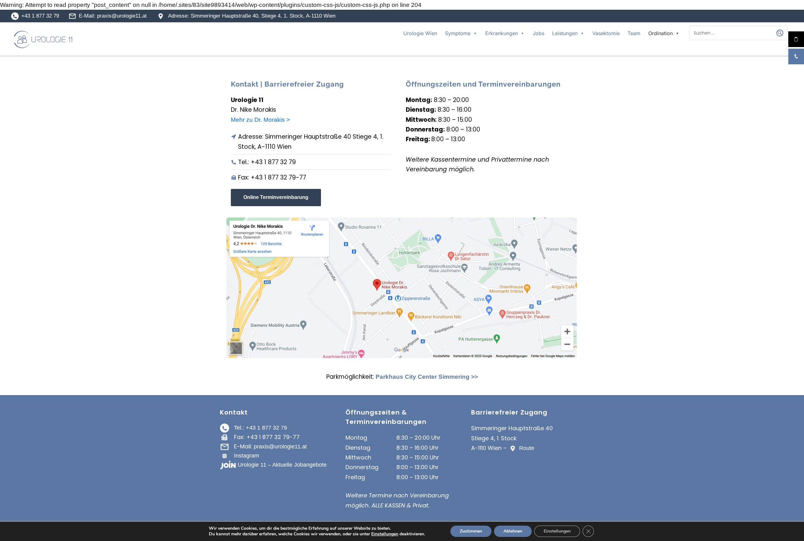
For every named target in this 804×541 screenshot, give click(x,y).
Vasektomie (606, 33)
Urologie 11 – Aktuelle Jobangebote (281, 465)
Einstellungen (384, 534)
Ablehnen (512, 531)
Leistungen (565, 33)
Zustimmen (471, 531)
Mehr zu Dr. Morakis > (260, 119)
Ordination (660, 33)
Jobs (538, 33)
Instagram (246, 456)
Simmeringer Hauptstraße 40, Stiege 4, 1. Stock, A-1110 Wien (263, 16)
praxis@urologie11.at (122, 16)
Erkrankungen (501, 33)
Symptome (457, 33)
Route (526, 448)
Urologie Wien (420, 33)
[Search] (780, 33)
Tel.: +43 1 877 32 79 (260, 428)
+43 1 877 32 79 (40, 16)
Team (633, 33)
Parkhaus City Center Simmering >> (427, 376)
